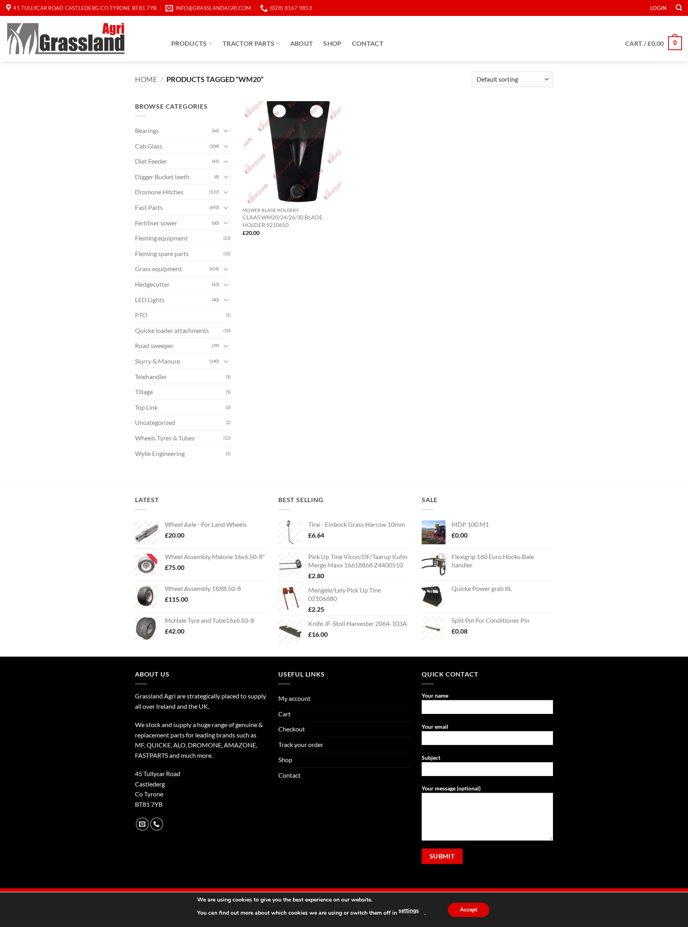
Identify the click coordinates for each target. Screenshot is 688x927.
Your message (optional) (451, 788)
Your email (435, 726)
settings (409, 910)
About (301, 43)
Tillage (144, 391)
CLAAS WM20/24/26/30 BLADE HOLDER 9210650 (282, 221)
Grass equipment (158, 268)
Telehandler (151, 376)
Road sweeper (154, 345)
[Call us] (156, 824)
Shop (332, 43)
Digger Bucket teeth (162, 176)
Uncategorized (155, 422)
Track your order (300, 744)
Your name (435, 695)
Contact (367, 43)
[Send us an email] (142, 824)
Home (146, 79)
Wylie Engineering (160, 453)
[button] (658, 8)
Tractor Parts (248, 43)
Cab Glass (148, 146)
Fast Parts (149, 207)
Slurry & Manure (157, 361)
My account (294, 698)
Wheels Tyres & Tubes (165, 438)
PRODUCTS (189, 43)
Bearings (147, 130)
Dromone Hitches (159, 192)
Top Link (146, 407)
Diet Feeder (151, 161)
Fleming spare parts (162, 253)
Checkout (291, 729)
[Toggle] (226, 130)
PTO (141, 315)
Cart (284, 714)
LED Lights (149, 299)
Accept (468, 909)
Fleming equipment (161, 238)
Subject (431, 757)
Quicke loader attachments (172, 330)
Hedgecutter (152, 284)
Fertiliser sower (156, 223)
